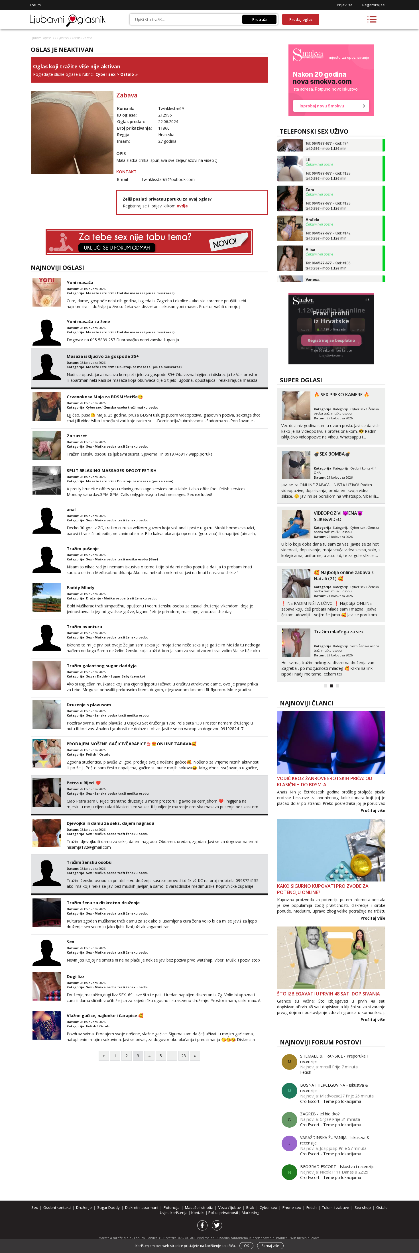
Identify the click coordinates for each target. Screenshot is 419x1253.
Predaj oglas (300, 19)
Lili (309, 147)
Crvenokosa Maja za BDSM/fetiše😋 (105, 396)
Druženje (93, 598)
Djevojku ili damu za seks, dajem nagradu (110, 823)
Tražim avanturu (84, 626)
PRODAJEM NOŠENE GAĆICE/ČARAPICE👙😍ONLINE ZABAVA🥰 (132, 743)
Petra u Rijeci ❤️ (84, 782)
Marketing (250, 1212)
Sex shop (363, 1207)
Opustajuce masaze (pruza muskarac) (149, 367)
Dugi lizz (75, 976)
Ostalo (76, 38)
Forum (35, 4)
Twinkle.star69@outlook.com (168, 179)
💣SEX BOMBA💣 (332, 454)
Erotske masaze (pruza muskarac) (145, 293)
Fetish (91, 754)
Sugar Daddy (97, 676)
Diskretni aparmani (141, 1207)
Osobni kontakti (362, 468)
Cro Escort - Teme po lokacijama (330, 1101)
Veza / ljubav (229, 1207)
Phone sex (291, 1207)
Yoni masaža (80, 282)
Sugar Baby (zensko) (128, 676)
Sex (89, 446)
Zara (310, 177)
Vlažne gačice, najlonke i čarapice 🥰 (105, 1015)
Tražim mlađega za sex (339, 631)
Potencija (172, 1207)
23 (183, 1055)
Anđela (312, 207)
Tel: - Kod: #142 (328, 223)
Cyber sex (63, 38)
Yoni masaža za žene (88, 321)
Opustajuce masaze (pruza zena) (145, 481)
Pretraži (259, 19)
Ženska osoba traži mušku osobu (131, 407)
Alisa (310, 237)
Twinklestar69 (171, 108)
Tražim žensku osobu (89, 862)
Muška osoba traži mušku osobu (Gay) (126, 559)
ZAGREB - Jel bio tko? (319, 1114)
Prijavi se (345, 4)
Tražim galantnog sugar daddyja (102, 665)
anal (71, 509)
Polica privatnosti (223, 1212)
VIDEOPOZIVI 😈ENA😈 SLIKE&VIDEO (338, 516)
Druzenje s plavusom (89, 704)
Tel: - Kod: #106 (328, 253)
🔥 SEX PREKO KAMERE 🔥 (341, 394)
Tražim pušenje (83, 548)
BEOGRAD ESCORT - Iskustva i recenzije (337, 1166)
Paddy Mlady (80, 587)
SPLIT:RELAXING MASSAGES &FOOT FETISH (111, 470)
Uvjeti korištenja (174, 1212)
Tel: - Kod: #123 (328, 193)
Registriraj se (373, 4)
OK (246, 1245)
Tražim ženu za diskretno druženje (103, 902)
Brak (250, 1207)
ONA (317, 472)
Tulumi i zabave (335, 1207)
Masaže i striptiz (100, 293)
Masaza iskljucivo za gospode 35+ (103, 356)
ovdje (182, 206)
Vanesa (313, 267)
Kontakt (198, 1212)
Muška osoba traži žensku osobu (122, 446)
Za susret (77, 435)
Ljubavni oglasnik (42, 38)
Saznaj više (270, 1245)
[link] (331, 80)
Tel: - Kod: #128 (328, 163)
